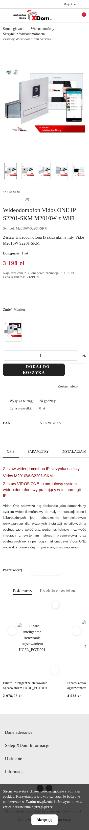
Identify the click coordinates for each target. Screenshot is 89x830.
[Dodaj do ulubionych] (77, 370)
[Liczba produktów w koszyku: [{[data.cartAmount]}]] (80, 15)
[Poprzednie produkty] (12, 631)
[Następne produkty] (77, 631)
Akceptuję (44, 820)
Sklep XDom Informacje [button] (27, 745)
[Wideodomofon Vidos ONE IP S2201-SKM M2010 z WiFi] (13, 329)
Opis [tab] (11, 451)
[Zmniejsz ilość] (7, 355)
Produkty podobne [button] (58, 590)
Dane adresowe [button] (18, 732)
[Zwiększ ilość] (74, 355)
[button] (78, 102)
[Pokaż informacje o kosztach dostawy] (48, 408)
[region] (13, 330)
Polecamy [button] (22, 590)
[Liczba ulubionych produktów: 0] (72, 15)
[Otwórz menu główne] (6, 15)
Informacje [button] (14, 771)
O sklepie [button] (13, 758)
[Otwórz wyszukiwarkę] (64, 15)
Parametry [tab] (38, 451)
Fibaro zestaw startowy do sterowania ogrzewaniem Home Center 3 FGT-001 (31, 685)
